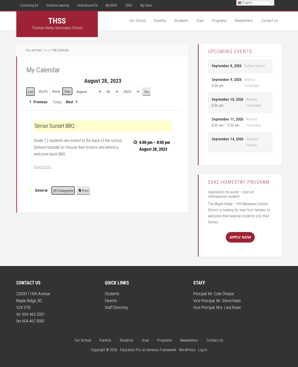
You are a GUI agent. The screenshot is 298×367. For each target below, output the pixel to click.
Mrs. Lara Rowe (228, 307)
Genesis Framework (161, 350)
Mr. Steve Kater (228, 300)
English (246, 2)
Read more (42, 166)
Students (112, 293)
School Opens (254, 66)
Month (43, 91)
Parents (111, 300)
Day (67, 91)
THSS (57, 20)
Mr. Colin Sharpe (221, 293)
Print (83, 192)
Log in (202, 350)
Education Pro (130, 350)
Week (56, 91)
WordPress (187, 350)
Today (57, 102)
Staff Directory (116, 307)
